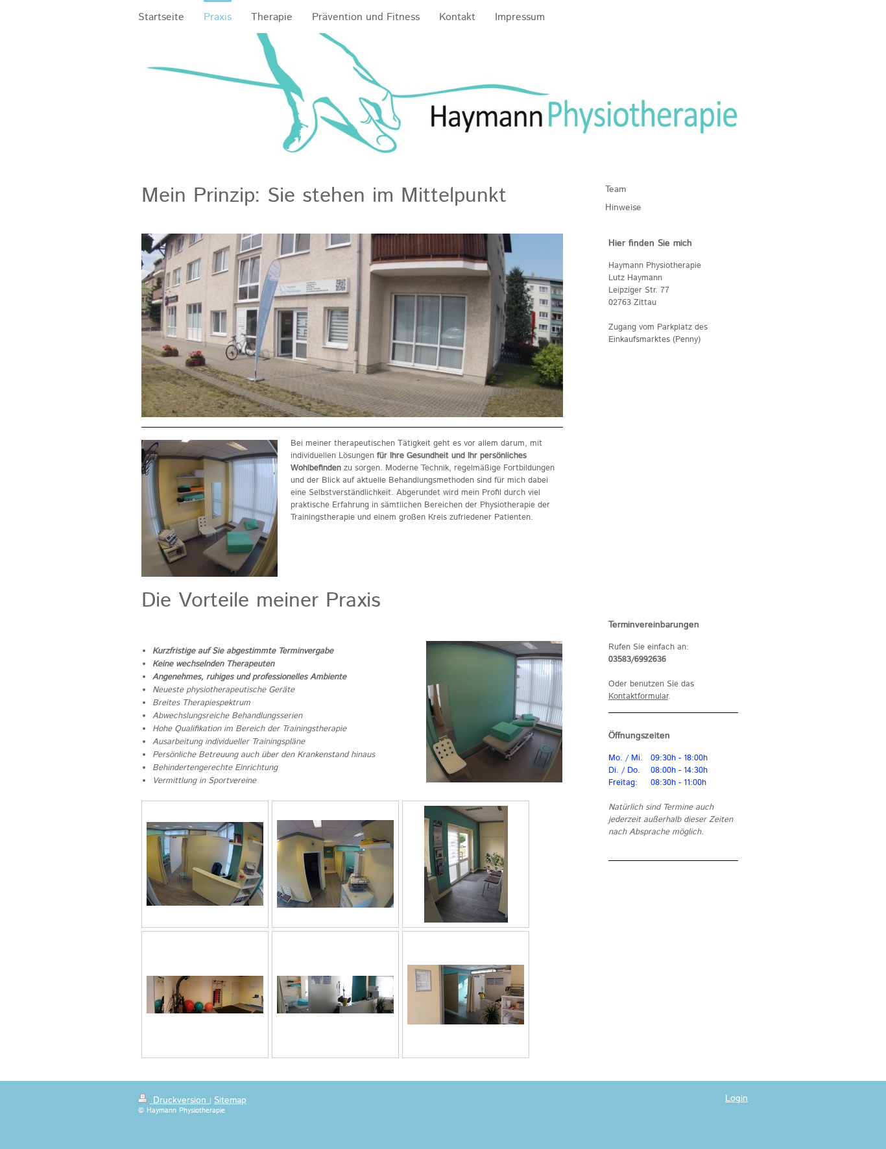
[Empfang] (205, 864)
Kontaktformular (638, 696)
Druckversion (180, 1100)
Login (736, 1098)
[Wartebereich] (466, 864)
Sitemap (230, 1100)
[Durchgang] (335, 864)
